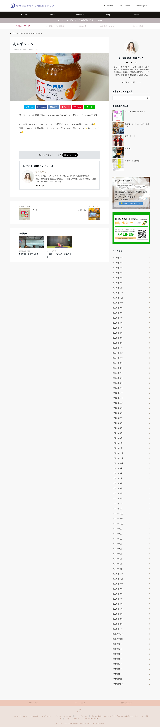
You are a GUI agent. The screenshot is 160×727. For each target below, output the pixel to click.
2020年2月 (117, 624)
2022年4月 (117, 493)
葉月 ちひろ (40, 172)
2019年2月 (117, 674)
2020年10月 (118, 583)
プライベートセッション (63, 716)
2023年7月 (117, 418)
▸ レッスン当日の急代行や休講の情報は (80, 20)
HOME (25, 15)
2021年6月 (117, 543)
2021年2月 (117, 563)
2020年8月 (117, 594)
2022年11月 (117, 458)
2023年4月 (117, 433)
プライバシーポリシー (90, 718)
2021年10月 (117, 523)
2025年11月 (117, 297)
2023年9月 (117, 408)
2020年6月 (117, 604)
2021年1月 (117, 568)
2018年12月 (117, 684)
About (52, 15)
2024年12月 (118, 353)
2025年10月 (118, 302)
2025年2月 (117, 343)
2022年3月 (117, 498)
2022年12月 (118, 453)
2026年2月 (117, 282)
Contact (136, 15)
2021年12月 (117, 513)
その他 (31, 49)
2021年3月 (117, 558)
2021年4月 (117, 553)
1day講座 (82, 26)
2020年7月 (117, 599)
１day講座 (34, 716)
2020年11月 (117, 578)
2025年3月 (117, 338)
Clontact (76, 718)
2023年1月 (117, 448)
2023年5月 (117, 428)
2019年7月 (117, 649)
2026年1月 (117, 287)
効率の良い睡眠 (137, 26)
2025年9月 (117, 307)
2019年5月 (117, 659)
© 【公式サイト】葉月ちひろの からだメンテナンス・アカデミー (80, 723)
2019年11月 (117, 639)
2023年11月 (117, 398)
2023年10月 (118, 403)
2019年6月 (117, 654)
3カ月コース (46, 716)
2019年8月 (117, 644)
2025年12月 (118, 292)
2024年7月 (117, 373)
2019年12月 (117, 634)
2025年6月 (117, 323)
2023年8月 (117, 413)
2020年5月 (117, 609)
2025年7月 (117, 318)
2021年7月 (117, 538)
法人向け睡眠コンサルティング (102, 716)
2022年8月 (117, 473)
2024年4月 (117, 383)
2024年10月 (118, 358)
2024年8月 (117, 368)
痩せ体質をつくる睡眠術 (54, 26)
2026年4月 (117, 272)
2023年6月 (117, 423)
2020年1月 (117, 629)
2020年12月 (118, 573)
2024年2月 (117, 388)
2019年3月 (117, 669)
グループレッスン (82, 716)
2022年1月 (117, 508)
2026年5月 (117, 267)
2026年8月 (117, 257)
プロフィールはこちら (131, 82)
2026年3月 (117, 277)
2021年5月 (117, 548)
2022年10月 (118, 463)
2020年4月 (117, 614)
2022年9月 (117, 468)
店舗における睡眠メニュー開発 (127, 716)
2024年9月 (117, 363)
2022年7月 (117, 478)
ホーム (16, 716)
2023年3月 (117, 438)
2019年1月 (117, 679)
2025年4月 (117, 333)
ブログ (36, 49)
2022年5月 (117, 488)
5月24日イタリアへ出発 (28, 254)
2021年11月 (117, 518)
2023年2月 (117, 443)
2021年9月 (117, 528)
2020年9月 (117, 588)
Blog (108, 15)
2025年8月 (117, 312)
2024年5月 (117, 378)
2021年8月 (117, 533)
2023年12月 (118, 393)
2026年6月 (117, 262)
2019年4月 (117, 664)
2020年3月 (117, 619)
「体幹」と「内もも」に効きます (59, 255)
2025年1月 (117, 348)
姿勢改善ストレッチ (108, 26)
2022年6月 (117, 483)
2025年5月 (117, 328)
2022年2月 (117, 503)
